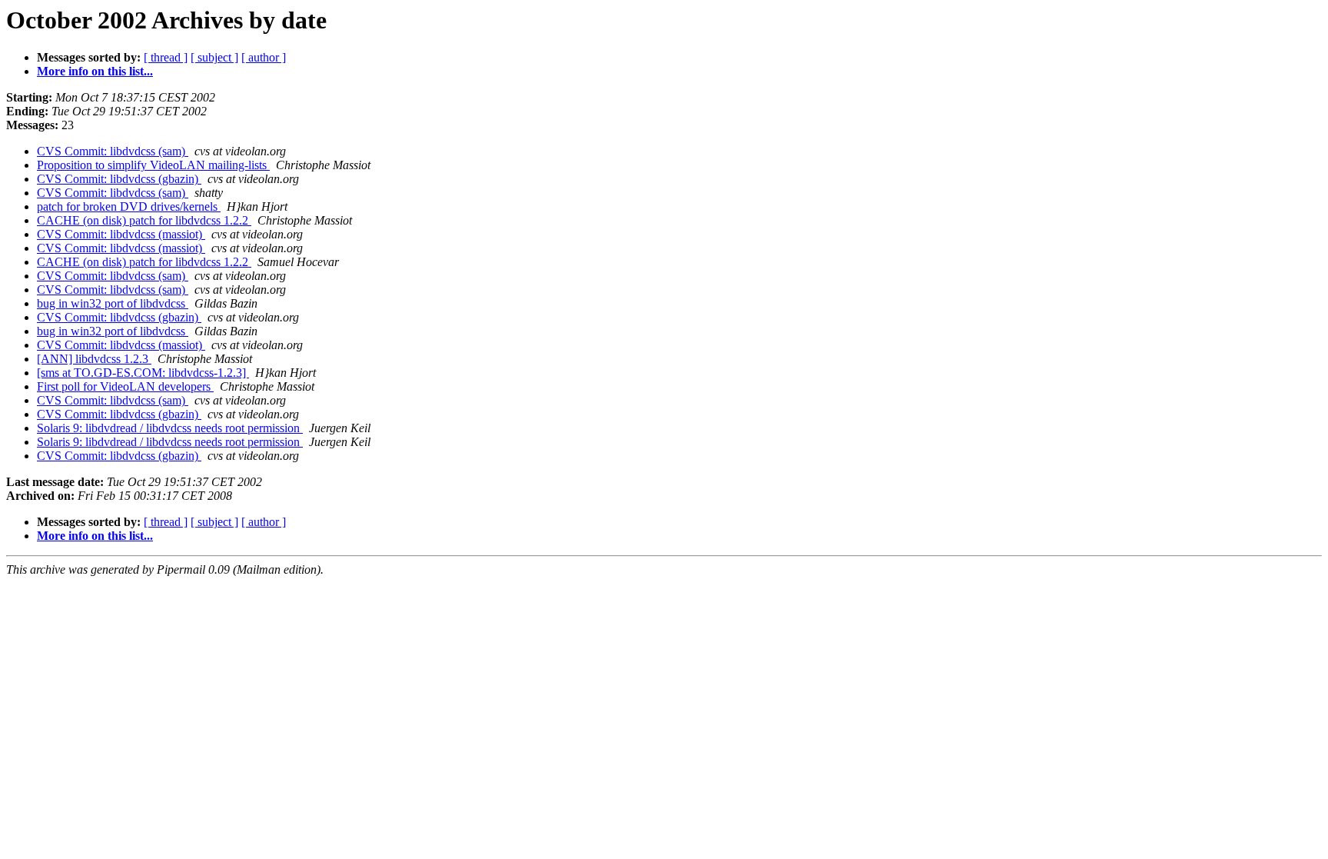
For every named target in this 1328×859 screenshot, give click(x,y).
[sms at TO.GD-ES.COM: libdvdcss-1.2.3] (143, 372)
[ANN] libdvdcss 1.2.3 (94, 358)
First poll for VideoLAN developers (125, 386)
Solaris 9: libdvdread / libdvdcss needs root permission (170, 427)
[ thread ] (166, 57)
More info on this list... (95, 71)
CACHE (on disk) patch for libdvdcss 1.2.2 (144, 220)
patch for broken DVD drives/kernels (129, 206)
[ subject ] (214, 57)
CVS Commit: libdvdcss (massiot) (121, 234)
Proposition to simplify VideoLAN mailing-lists (153, 164)
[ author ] (263, 57)
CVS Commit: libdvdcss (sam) (112, 151)
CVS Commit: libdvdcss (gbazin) (119, 178)
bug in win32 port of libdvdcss (112, 303)
